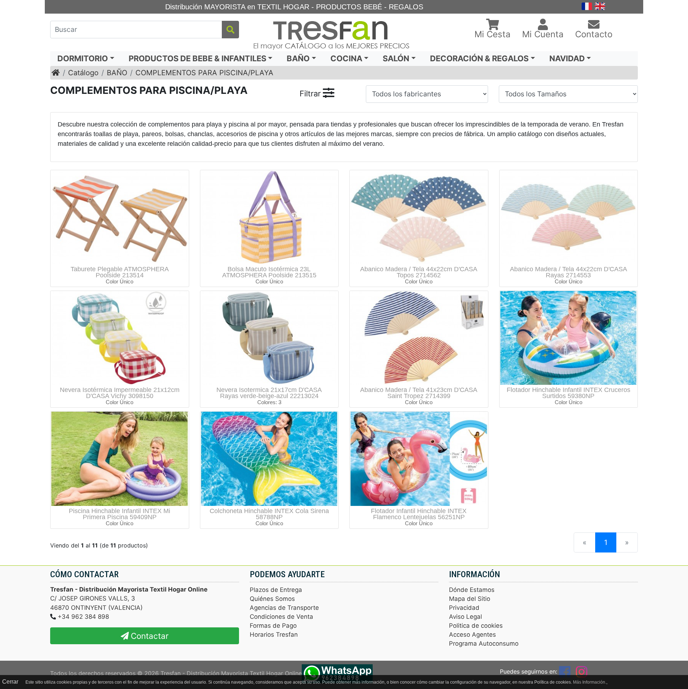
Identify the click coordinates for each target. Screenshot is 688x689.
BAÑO (117, 72)
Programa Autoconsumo (484, 643)
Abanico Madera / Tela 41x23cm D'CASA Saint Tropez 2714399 (418, 392)
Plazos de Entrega (276, 589)
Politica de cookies (476, 625)
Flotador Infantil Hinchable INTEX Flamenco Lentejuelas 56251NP (419, 514)
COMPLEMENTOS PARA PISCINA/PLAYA (204, 72)
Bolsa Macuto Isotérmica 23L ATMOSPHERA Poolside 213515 (269, 272)
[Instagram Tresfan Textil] (581, 671)
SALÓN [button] (396, 58)
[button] (492, 29)
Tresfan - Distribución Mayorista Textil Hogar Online (231, 672)
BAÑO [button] (298, 58)
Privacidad (464, 607)
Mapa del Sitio (469, 598)
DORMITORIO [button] (82, 58)
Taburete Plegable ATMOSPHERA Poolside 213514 (120, 272)
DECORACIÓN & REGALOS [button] (479, 58)
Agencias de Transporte (284, 607)
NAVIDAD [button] (567, 58)
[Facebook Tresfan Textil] (564, 671)
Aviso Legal (465, 616)
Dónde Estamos (471, 589)
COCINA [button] (346, 58)
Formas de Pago (273, 625)
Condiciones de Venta (281, 616)
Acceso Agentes (472, 634)
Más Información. (589, 682)
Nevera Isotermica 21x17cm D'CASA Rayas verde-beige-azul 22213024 (269, 392)
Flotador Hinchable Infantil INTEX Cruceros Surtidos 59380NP (568, 392)
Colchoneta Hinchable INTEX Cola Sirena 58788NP (269, 514)
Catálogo (83, 72)
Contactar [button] (148, 636)
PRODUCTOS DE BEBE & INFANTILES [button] (197, 58)
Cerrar (10, 682)
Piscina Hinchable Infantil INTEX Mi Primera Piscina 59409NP (119, 514)
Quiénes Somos (272, 598)
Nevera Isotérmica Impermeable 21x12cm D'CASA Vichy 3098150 (120, 392)
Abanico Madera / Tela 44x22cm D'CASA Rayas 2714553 (568, 272)
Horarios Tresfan (274, 634)
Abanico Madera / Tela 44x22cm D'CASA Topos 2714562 (418, 272)
